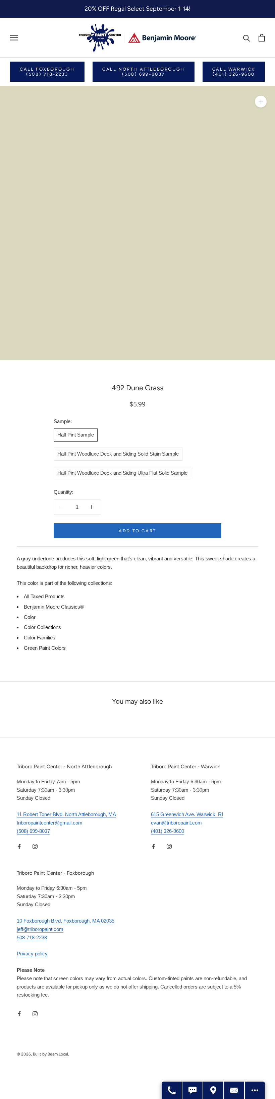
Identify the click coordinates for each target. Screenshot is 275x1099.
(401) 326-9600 (167, 831)
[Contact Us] (234, 1090)
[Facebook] (19, 846)
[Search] (246, 37)
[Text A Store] (192, 1090)
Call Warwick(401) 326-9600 (233, 72)
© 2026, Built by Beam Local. (43, 1054)
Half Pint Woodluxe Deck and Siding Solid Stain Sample (118, 454)
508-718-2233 (32, 937)
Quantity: (63, 492)
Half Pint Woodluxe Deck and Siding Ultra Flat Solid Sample (122, 473)
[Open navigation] (14, 38)
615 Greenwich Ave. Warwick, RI (187, 814)
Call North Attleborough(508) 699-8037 (143, 72)
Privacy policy (32, 953)
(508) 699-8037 (33, 831)
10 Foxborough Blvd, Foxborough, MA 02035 (65, 921)
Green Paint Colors (45, 648)
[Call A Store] (172, 1090)
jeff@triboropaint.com (40, 929)
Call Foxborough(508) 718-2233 (47, 72)
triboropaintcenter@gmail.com (49, 823)
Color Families (39, 637)
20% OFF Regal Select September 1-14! (137, 8)
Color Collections (42, 627)
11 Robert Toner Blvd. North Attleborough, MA (66, 814)
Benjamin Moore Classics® (54, 607)
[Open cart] (262, 38)
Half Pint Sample (75, 435)
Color (30, 617)
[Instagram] (35, 846)
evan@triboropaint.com (176, 823)
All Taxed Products (44, 596)
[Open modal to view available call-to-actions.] (255, 1090)
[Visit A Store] (213, 1090)
